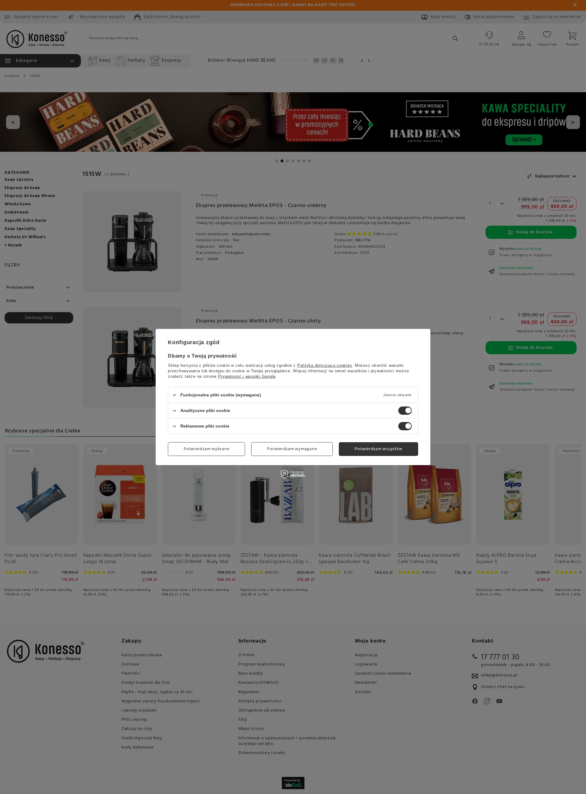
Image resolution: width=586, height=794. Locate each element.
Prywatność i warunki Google (247, 376)
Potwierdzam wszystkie (378, 448)
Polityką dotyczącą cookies (324, 365)
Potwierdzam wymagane (292, 448)
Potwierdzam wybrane (206, 448)
